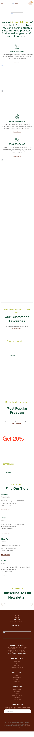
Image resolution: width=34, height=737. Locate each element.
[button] (17, 62)
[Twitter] (17, 628)
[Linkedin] (20, 628)
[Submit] (29, 604)
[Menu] (3, 3)
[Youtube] (24, 628)
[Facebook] (10, 628)
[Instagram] (13, 628)
